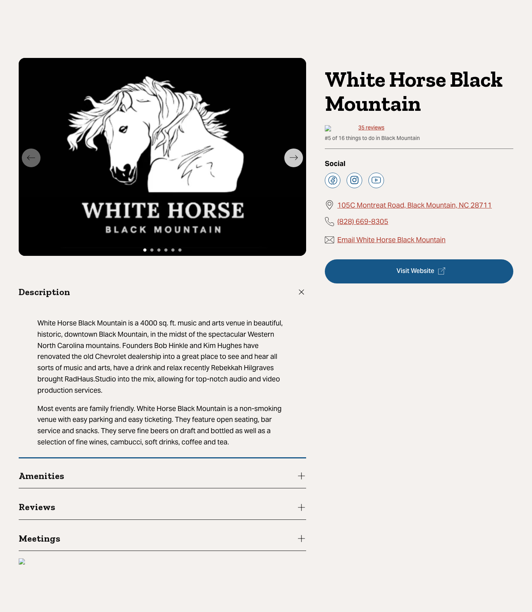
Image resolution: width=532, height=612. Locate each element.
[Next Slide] (293, 158)
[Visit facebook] (332, 180)
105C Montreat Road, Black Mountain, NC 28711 (414, 204)
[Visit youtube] (376, 180)
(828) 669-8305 (362, 221)
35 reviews (371, 128)
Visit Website (415, 271)
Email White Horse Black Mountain (391, 239)
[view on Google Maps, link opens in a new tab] (22, 562)
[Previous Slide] (31, 158)
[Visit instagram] (354, 180)
